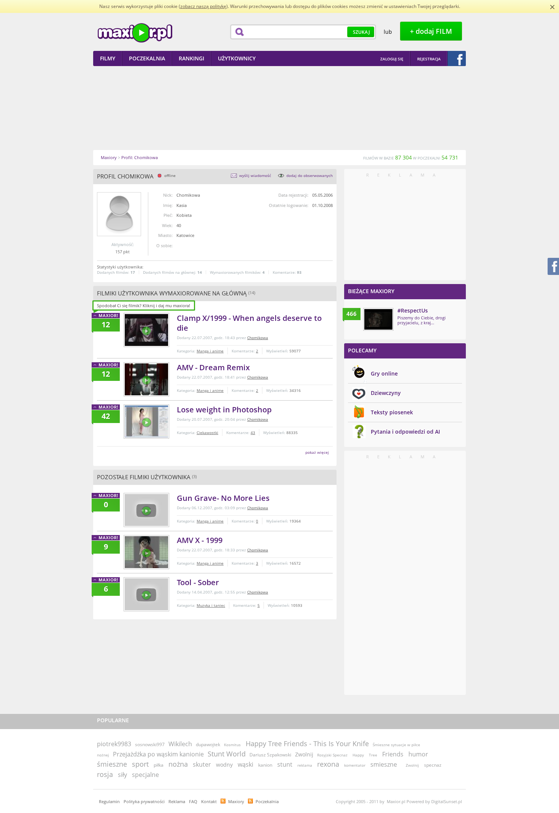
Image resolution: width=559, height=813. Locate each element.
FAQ (193, 801)
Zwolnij (304, 754)
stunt (284, 764)
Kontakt (209, 801)
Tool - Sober (198, 582)
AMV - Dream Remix (213, 367)
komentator (354, 765)
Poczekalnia (267, 801)
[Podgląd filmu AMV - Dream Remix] (146, 379)
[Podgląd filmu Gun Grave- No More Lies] (146, 510)
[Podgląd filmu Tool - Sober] (146, 594)
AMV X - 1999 (199, 540)
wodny (224, 764)
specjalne (145, 774)
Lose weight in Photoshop (224, 409)
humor (418, 754)
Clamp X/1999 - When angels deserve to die (249, 323)
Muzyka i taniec (211, 605)
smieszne (383, 764)
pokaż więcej (317, 452)
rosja (105, 774)
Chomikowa (257, 337)
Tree (373, 755)
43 (253, 432)
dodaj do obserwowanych (309, 175)
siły (122, 774)
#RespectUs (412, 310)
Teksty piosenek (392, 412)
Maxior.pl (135, 33)
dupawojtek (208, 744)
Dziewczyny (386, 392)
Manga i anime (210, 351)
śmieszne (112, 764)
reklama (304, 765)
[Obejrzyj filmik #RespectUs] (378, 319)
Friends (392, 754)
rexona (328, 764)
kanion (265, 765)
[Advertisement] (279, 108)
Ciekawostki (207, 432)
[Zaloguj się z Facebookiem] (457, 58)
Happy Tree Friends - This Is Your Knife (307, 743)
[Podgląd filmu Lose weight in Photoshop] (146, 421)
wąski (245, 764)
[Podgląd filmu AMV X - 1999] (146, 552)
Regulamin (109, 801)
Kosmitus (232, 744)
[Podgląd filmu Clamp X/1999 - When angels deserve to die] (146, 330)
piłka (159, 765)
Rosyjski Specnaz (332, 755)
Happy (358, 755)
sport (140, 764)
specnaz (432, 765)
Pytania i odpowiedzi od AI (405, 431)
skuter (202, 764)
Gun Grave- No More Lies (223, 498)
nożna (178, 764)
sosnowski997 (150, 744)
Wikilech (180, 744)
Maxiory (236, 801)
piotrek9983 (114, 744)
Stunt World (227, 753)
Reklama (176, 801)
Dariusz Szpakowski (270, 754)
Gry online (384, 373)
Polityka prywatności (144, 801)
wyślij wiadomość (255, 175)
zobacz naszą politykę (203, 6)
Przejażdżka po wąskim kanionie (158, 754)
